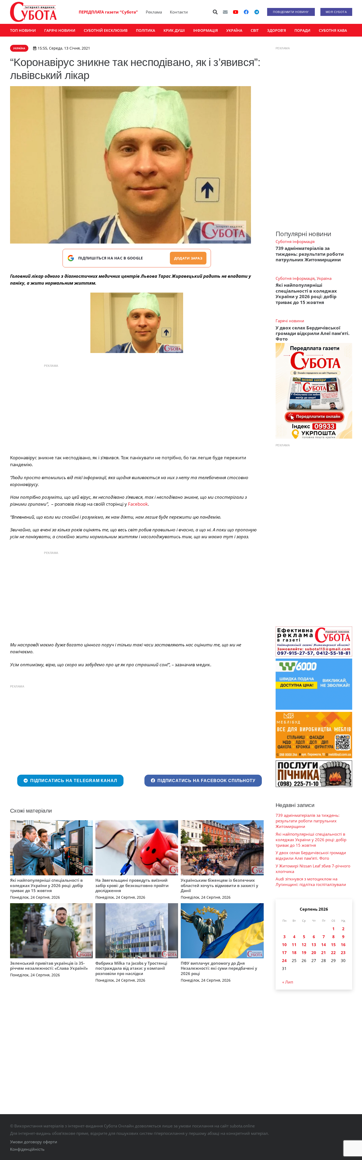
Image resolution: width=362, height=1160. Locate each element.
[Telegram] (257, 12)
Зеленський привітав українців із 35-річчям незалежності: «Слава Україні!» (49, 965)
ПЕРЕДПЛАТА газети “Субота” (108, 12)
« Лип (287, 982)
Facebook (138, 504)
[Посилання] (33, 12)
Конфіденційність (27, 1149)
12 (304, 944)
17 (284, 952)
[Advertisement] (136, 408)
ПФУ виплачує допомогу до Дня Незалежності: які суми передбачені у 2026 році (219, 968)
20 (313, 952)
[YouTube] (235, 12)
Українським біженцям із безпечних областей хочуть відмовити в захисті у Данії (219, 885)
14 (323, 944)
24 (284, 960)
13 (313, 944)
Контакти (179, 12)
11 (294, 944)
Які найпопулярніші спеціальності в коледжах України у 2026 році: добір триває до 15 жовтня (46, 885)
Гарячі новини (290, 320)
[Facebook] (246, 12)
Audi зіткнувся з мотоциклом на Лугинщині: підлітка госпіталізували (311, 881)
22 (333, 952)
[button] (215, 12)
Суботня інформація (295, 241)
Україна (324, 278)
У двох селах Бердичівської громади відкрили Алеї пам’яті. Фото (313, 333)
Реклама (154, 12)
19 (304, 952)
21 (323, 952)
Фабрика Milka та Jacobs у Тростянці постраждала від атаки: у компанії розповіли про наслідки (131, 968)
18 (294, 952)
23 (343, 952)
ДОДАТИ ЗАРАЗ (188, 258)
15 (333, 944)
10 (284, 944)
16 (343, 944)
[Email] (225, 12)
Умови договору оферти (33, 1141)
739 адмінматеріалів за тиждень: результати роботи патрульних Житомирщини (310, 254)
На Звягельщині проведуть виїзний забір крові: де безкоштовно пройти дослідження (132, 885)
